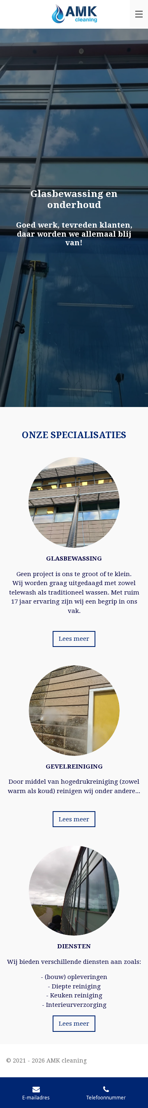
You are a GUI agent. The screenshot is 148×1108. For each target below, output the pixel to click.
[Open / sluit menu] (139, 14)
